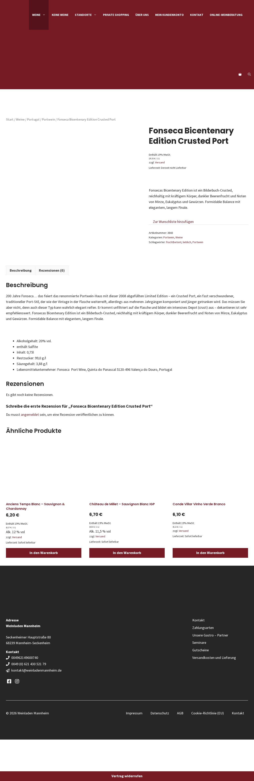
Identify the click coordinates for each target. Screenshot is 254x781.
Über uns (142, 15)
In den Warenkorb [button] (44, 552)
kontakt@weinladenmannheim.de (36, 670)
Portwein (48, 119)
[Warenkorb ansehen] (240, 74)
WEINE (36, 15)
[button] (249, 74)
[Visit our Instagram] (17, 681)
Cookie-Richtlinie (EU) (207, 713)
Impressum (134, 713)
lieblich (187, 242)
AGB (180, 713)
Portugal (33, 119)
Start (9, 119)
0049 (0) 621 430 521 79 (28, 664)
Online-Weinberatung (226, 15)
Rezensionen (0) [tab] (52, 270)
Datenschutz (159, 713)
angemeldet (30, 414)
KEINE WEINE (60, 15)
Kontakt (196, 15)
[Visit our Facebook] (9, 681)
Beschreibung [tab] (21, 270)
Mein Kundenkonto (169, 15)
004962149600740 (25, 657)
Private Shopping (116, 15)
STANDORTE (83, 15)
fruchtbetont (173, 242)
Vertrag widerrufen (127, 776)
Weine (20, 119)
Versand (160, 162)
